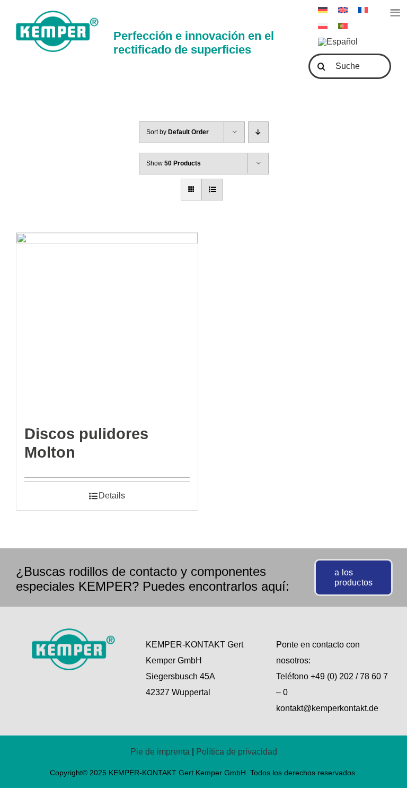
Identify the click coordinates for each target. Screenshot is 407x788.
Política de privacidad (236, 751)
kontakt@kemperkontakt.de (327, 708)
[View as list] (212, 189)
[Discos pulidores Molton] (107, 323)
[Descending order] (258, 132)
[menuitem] (338, 41)
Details (112, 495)
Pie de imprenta (160, 751)
